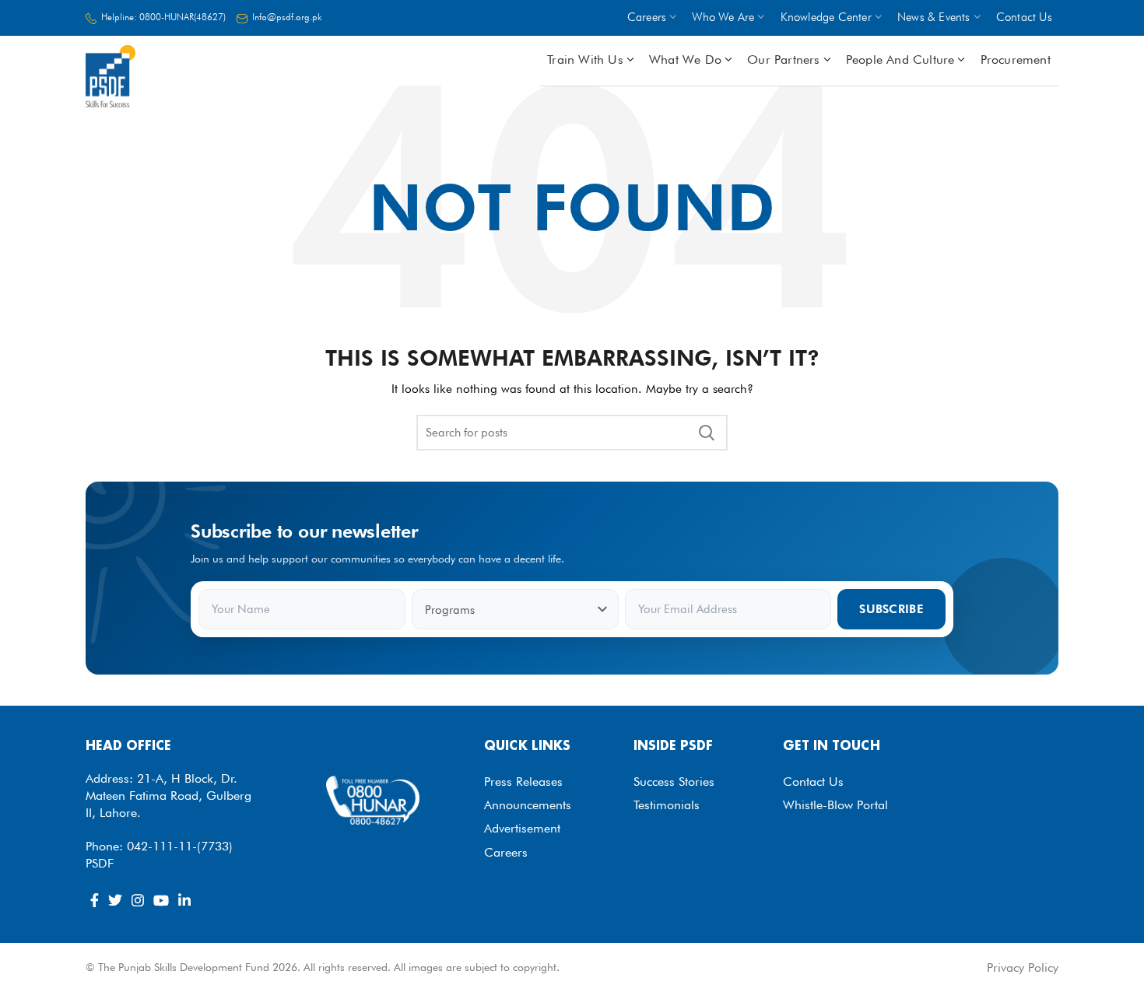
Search (706, 432)
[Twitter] (115, 900)
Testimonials (666, 804)
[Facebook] (95, 900)
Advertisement (522, 828)
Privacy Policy (1022, 967)
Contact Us (813, 781)
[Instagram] (138, 900)
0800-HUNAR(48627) (182, 17)
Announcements (527, 804)
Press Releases (523, 781)
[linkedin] (184, 900)
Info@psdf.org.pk (287, 17)
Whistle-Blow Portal (835, 804)
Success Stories (673, 781)
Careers (506, 852)
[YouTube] (161, 900)
